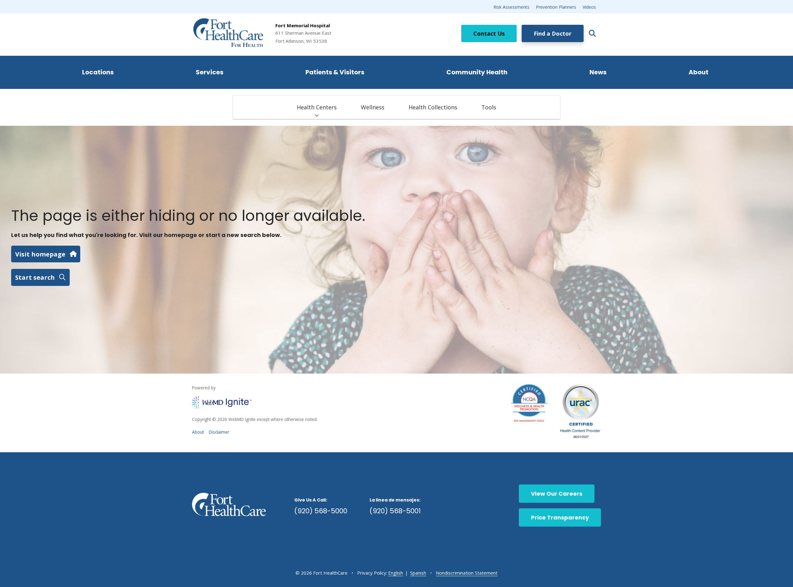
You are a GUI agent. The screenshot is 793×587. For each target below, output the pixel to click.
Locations (98, 72)
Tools (488, 107)
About (698, 72)
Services (209, 72)
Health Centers (317, 107)
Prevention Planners (556, 7)
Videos (589, 7)
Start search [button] (35, 277)
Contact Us (489, 33)
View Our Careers (556, 493)
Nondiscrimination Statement (466, 573)
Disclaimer (219, 432)
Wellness (372, 107)
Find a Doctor (553, 33)
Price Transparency (560, 517)
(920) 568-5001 (395, 511)
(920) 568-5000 (320, 511)
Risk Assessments (511, 7)
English (395, 573)
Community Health (476, 72)
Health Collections (433, 107)
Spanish (418, 573)
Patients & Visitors (334, 72)
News (598, 72)
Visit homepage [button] (40, 254)
